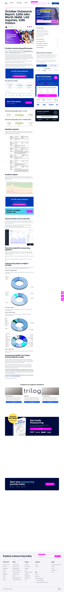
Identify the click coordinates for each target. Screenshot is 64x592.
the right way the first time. (21, 301)
